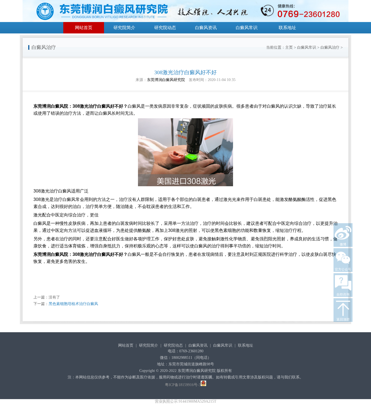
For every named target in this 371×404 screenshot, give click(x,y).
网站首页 (83, 27)
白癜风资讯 (206, 27)
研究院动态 (165, 27)
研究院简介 (124, 27)
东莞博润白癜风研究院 (166, 80)
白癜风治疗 (329, 47)
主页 (289, 47)
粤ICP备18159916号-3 (183, 385)
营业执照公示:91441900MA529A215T (185, 401)
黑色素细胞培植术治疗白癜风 (73, 304)
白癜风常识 (246, 27)
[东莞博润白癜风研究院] (185, 12)
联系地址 (287, 27)
